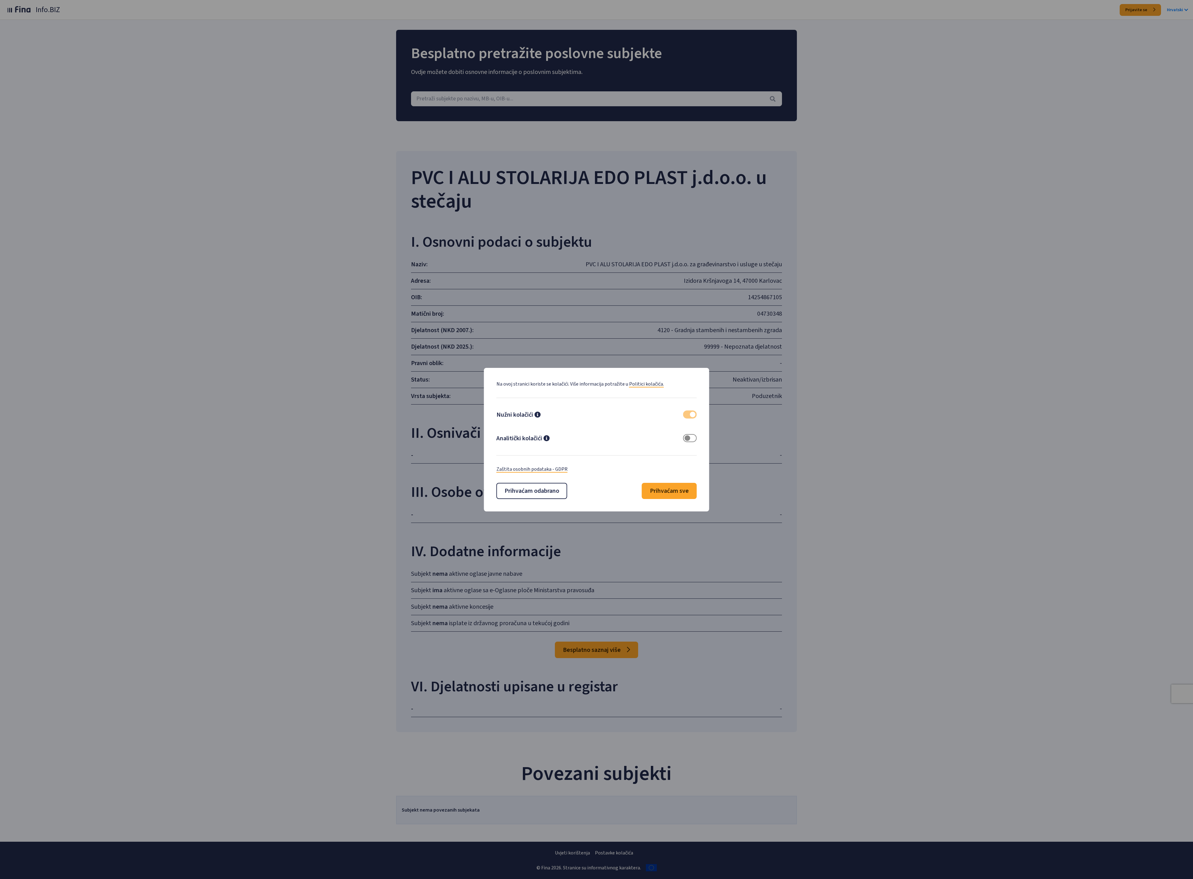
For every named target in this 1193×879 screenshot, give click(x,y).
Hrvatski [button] (1175, 10)
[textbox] (596, 99)
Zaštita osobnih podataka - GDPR (532, 469)
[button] (537, 415)
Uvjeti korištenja (572, 852)
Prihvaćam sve (669, 491)
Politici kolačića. (646, 384)
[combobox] (596, 98)
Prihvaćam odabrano (532, 491)
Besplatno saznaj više (592, 650)
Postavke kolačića (614, 852)
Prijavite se (1136, 10)
